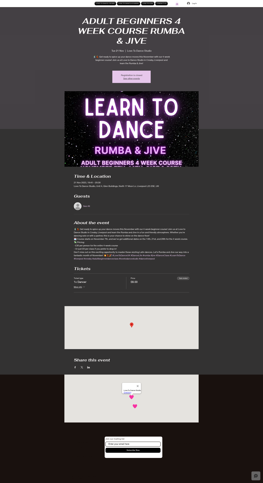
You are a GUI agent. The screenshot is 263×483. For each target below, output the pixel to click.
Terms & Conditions (182, 443)
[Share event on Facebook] (75, 367)
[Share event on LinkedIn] (88, 367)
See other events (131, 78)
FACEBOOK (82, 438)
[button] (177, 3)
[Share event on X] (82, 367)
